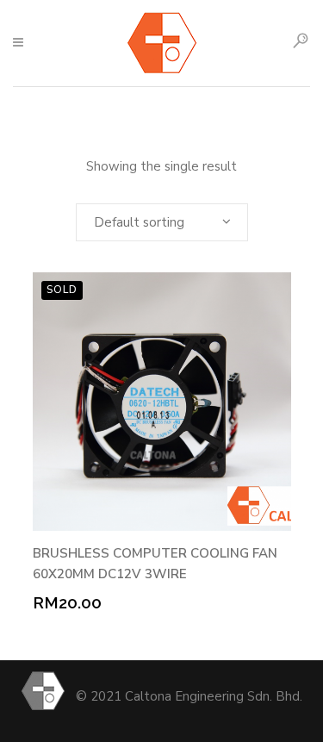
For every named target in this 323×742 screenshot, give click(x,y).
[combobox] (162, 222)
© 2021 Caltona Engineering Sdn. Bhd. (189, 696)
